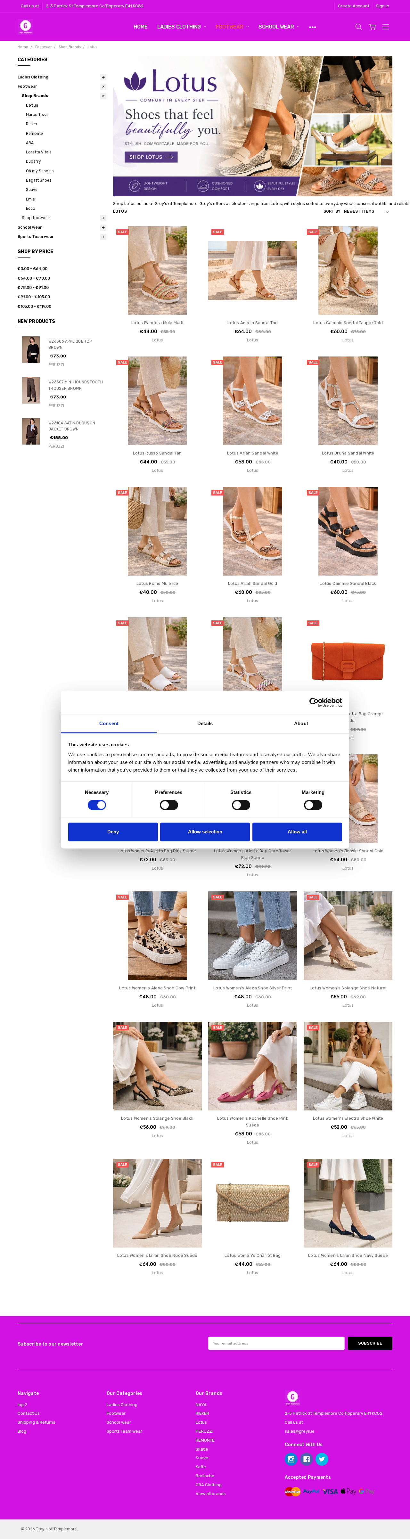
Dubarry (33, 161)
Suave (31, 189)
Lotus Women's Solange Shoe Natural (348, 988)
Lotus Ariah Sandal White (252, 453)
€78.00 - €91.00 (33, 287)
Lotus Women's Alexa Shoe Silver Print (252, 988)
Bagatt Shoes (38, 180)
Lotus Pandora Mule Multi (157, 322)
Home (140, 27)
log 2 (22, 1404)
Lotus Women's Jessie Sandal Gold (348, 850)
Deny (113, 831)
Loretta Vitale (39, 152)
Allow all (297, 831)
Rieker (31, 124)
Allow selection (205, 831)
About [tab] (301, 723)
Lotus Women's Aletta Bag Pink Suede (157, 850)
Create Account (353, 6)
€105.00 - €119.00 (34, 306)
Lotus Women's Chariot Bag (253, 1255)
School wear (276, 27)
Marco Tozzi (37, 114)
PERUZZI (204, 1431)
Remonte (34, 133)
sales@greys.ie (300, 1431)
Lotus (32, 105)
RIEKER (202, 1413)
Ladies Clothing (179, 27)
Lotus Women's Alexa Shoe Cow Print (157, 988)
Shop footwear (36, 218)
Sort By (332, 211)
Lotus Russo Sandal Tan (157, 453)
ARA (30, 143)
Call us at (30, 6)
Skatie (202, 1449)
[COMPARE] (191, 247)
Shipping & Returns (36, 1422)
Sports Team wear (35, 236)
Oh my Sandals (39, 171)
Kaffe (201, 1466)
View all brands (211, 1493)
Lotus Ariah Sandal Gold (252, 583)
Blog (22, 1431)
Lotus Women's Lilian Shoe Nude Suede (157, 1255)
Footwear (230, 27)
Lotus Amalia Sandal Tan (252, 322)
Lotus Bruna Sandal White (348, 453)
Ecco (30, 208)
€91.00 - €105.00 (34, 297)
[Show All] (312, 27)
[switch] (169, 805)
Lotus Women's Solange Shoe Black (157, 1118)
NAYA (201, 1404)
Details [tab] (205, 723)
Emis (30, 199)
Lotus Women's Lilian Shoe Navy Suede (348, 1255)
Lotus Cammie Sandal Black (348, 583)
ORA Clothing (209, 1484)
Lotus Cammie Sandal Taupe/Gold (348, 322)
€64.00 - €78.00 (34, 278)
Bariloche (205, 1475)
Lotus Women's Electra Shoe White (348, 1118)
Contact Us (29, 1413)
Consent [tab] (109, 723)
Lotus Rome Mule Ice (157, 583)
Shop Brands (35, 96)
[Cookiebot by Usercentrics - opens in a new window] (314, 702)
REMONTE (205, 1440)
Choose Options (157, 302)
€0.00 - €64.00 (32, 268)
